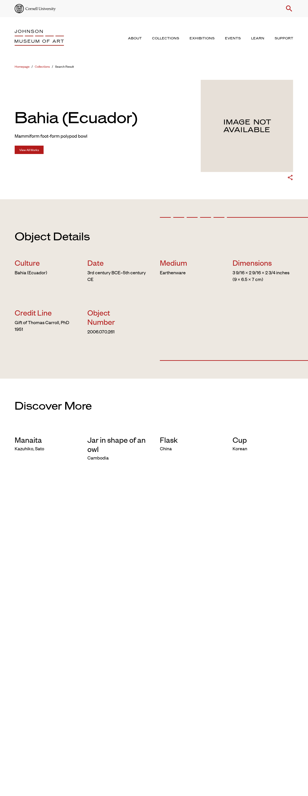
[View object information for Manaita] (45, 428)
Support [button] (284, 38)
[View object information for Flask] (190, 428)
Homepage (22, 66)
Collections (42, 66)
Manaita (28, 439)
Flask (169, 439)
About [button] (135, 38)
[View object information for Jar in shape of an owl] (117, 428)
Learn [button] (257, 38)
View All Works (29, 150)
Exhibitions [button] (202, 38)
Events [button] (233, 38)
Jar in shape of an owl (116, 444)
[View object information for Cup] (263, 428)
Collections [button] (165, 38)
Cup (240, 439)
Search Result (64, 66)
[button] (289, 8)
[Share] (290, 178)
